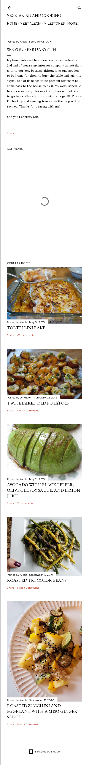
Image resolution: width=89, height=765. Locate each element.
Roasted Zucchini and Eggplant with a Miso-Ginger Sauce (42, 711)
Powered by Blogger (48, 751)
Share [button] (10, 133)
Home (12, 23)
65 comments (25, 335)
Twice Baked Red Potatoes (38, 403)
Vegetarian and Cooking (34, 15)
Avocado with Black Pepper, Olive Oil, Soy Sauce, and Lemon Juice (43, 490)
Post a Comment (28, 410)
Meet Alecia (30, 23)
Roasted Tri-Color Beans (37, 580)
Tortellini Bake (26, 327)
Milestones (54, 23)
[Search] (79, 7)
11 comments (25, 503)
